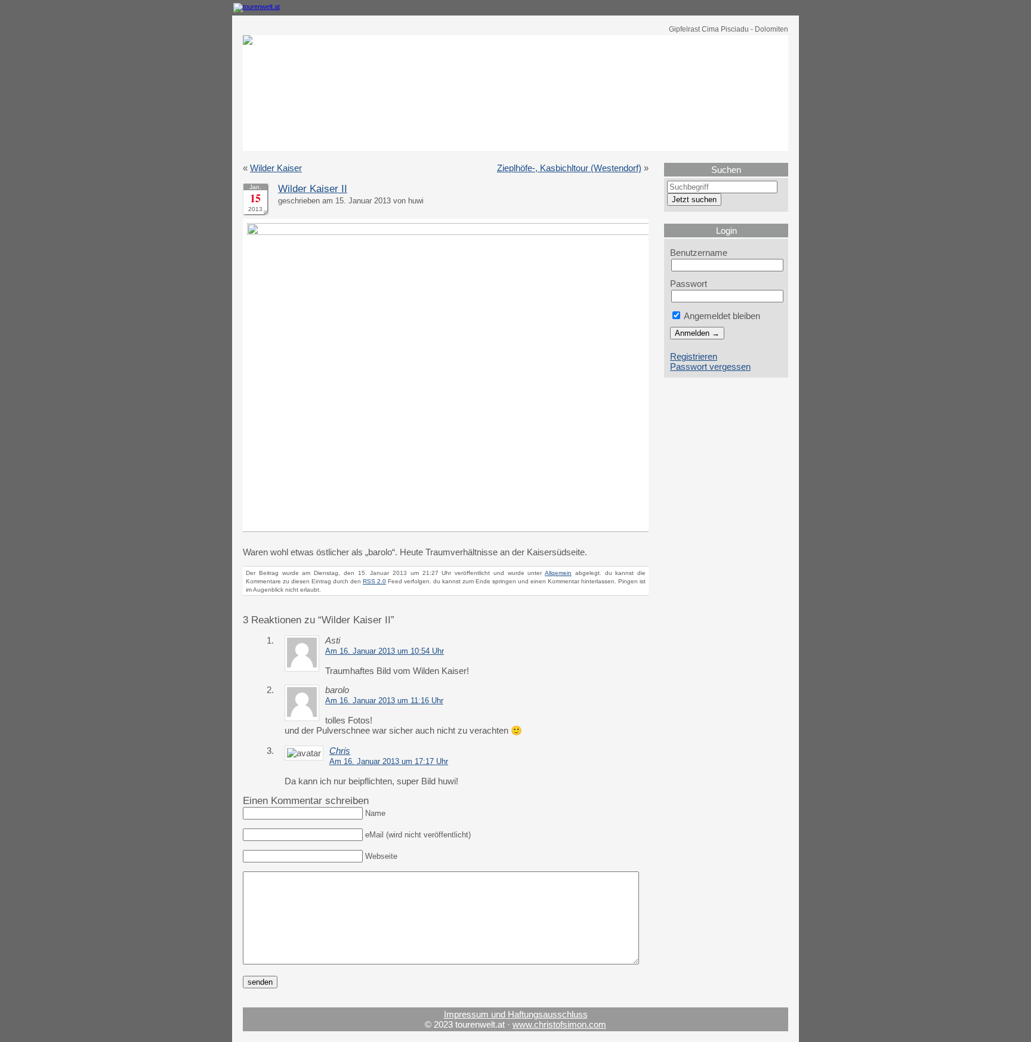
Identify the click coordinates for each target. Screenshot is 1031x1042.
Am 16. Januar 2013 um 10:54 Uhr (384, 651)
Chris (339, 751)
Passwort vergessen (710, 366)
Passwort (688, 284)
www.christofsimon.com (559, 1024)
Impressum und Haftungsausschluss (516, 1014)
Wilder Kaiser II (312, 188)
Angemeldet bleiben (721, 316)
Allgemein (558, 573)
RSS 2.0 (374, 581)
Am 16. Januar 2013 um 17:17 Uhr (388, 761)
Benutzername (698, 253)
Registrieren (693, 356)
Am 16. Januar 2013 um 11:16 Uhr (384, 701)
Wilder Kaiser (276, 168)
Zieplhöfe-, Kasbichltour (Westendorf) (569, 168)
